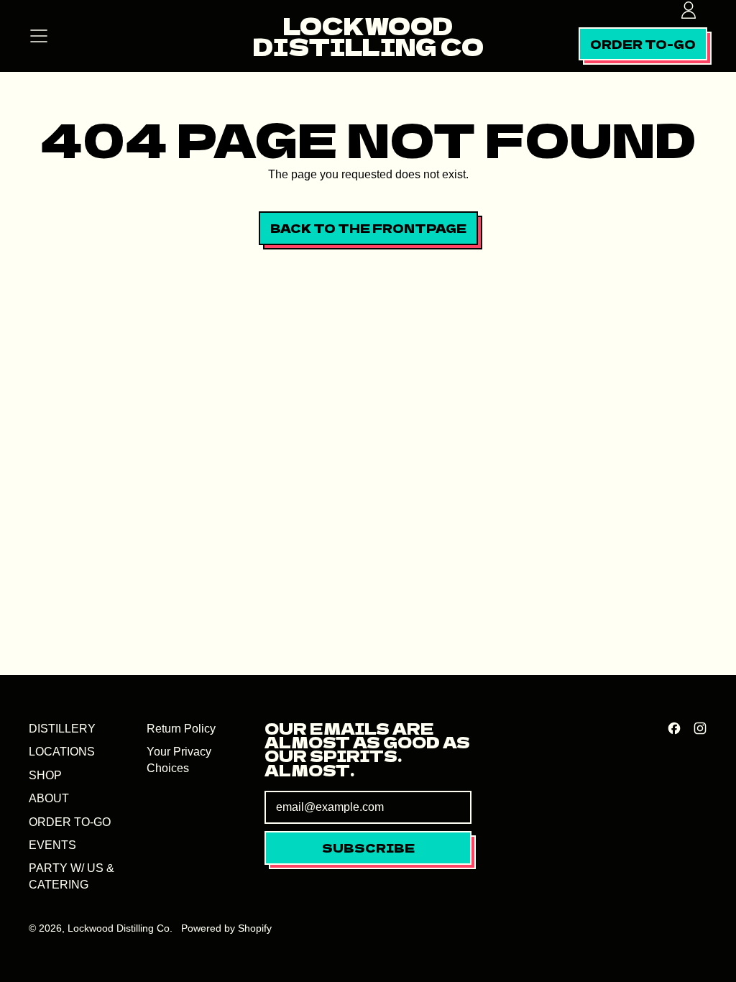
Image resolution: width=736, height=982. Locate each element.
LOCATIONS (62, 751)
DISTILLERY (62, 728)
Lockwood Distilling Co (368, 36)
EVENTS (52, 845)
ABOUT (49, 798)
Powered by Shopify (226, 928)
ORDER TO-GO (70, 822)
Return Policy (181, 728)
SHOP (45, 775)
